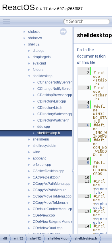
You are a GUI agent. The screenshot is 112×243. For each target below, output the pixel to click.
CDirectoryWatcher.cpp (55, 114)
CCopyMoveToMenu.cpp (52, 196)
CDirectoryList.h (49, 108)
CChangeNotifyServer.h (55, 89)
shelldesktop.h (48, 133)
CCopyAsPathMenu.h (50, 190)
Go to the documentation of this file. (91, 56)
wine (36, 152)
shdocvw (35, 38)
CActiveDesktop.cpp (48, 171)
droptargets (42, 57)
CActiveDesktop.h (47, 177)
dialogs (38, 51)
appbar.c (39, 158)
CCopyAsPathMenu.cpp (51, 184)
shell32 (34, 44)
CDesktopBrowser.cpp (54, 95)
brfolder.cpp (42, 165)
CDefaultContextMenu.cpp (53, 209)
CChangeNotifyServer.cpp (57, 82)
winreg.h (100, 221)
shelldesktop (43, 76)
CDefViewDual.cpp (48, 228)
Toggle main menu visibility (7, 21)
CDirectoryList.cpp (51, 101)
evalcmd (39, 63)
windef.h (100, 191)
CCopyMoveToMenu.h (50, 203)
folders (38, 70)
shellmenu (41, 139)
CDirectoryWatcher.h (53, 120)
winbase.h (100, 206)
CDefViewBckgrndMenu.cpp (55, 222)
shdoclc (34, 32)
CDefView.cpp (44, 215)
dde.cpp (43, 127)
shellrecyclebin (44, 146)
